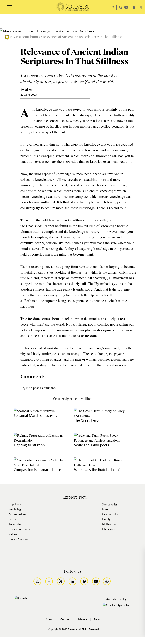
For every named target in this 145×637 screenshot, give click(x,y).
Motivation (109, 524)
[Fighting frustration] (42, 440)
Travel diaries (17, 524)
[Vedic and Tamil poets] (102, 440)
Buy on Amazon (18, 539)
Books (12, 519)
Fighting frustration (29, 445)
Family (106, 519)
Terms (98, 619)
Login (24, 387)
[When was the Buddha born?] (102, 465)
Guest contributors (26, 37)
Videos (13, 534)
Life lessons (109, 529)
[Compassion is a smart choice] (42, 465)
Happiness (15, 504)
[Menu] (9, 6)
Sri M (28, 90)
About (50, 619)
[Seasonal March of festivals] (34, 410)
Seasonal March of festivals (35, 416)
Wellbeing (15, 509)
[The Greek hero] (102, 415)
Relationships (110, 514)
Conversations (17, 514)
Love (105, 509)
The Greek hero (86, 421)
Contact (65, 619)
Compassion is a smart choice (37, 470)
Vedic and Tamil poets (91, 445)
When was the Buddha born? (97, 470)
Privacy (82, 619)
